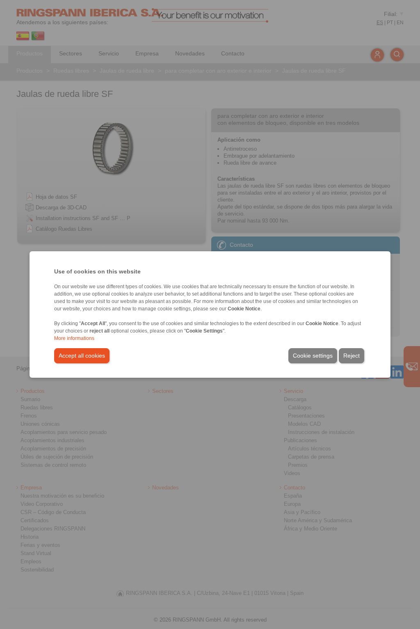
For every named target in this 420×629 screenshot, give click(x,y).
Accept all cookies (82, 355)
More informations (74, 338)
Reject (351, 355)
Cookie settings (313, 355)
